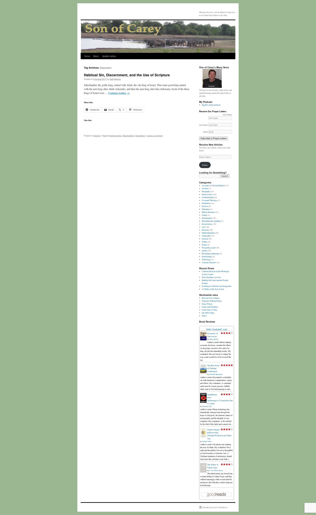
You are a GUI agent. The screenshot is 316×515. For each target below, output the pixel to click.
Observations (128, 135)
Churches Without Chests (212, 301)
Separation (140, 135)
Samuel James (207, 441)
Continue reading (119, 93)
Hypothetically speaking (211, 221)
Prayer (204, 244)
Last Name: (204, 125)
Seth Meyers (115, 79)
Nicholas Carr (206, 406)
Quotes (204, 250)
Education (206, 209)
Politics (205, 241)
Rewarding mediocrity (210, 253)
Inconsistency (207, 224)
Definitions (206, 203)
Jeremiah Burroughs (216, 374)
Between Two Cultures (211, 298)
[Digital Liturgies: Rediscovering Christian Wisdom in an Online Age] (203, 437)
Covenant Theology (209, 200)
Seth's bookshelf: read (216, 329)
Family (204, 215)
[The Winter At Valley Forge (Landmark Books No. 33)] (203, 471)
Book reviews (207, 194)
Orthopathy (206, 235)
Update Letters (109, 56)
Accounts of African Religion (213, 185)
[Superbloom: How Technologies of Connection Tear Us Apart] (203, 402)
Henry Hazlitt (213, 339)
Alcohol (205, 188)
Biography (206, 191)
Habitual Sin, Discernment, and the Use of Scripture (127, 74)
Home (87, 56)
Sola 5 (204, 315)
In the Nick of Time (209, 309)
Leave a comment (155, 135)
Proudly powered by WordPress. (215, 507)
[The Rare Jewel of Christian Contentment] (203, 372)
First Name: (227, 114)
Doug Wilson (207, 303)
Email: (206, 131)
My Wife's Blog (208, 312)
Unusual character (209, 262)
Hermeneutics (115, 135)
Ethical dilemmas (208, 212)
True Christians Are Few (211, 277)
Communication (208, 197)
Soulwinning (207, 256)
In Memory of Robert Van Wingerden (216, 286)
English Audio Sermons (211, 104)
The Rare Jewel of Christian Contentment (213, 368)
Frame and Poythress (210, 306)
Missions (205, 229)
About (96, 56)
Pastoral (96, 135)
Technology (206, 259)
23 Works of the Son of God (213, 289)
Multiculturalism (208, 232)
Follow (205, 165)
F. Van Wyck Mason (216, 470)
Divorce (205, 206)
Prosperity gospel (208, 247)
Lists (204, 227)
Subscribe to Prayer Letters (213, 138)
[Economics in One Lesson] (203, 339)
